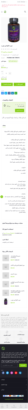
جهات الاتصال (4, 384)
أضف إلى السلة (7, 84)
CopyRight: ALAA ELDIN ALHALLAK (14, 399)
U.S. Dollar (21, 2)
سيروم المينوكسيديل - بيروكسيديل (15, 256)
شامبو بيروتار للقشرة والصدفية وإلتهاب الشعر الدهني (17, 291)
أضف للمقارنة (15, 55)
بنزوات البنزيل (14, 274)
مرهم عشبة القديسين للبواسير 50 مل (17, 282)
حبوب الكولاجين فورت (16, 300)
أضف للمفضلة (6, 55)
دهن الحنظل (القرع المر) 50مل (18, 265)
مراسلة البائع (14, 61)
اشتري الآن (20, 84)
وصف (4, 125)
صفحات (3, 379)
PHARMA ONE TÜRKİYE (13, 57)
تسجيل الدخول (7, 233)
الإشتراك (23, 365)
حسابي (2, 389)
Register (12, 233)
